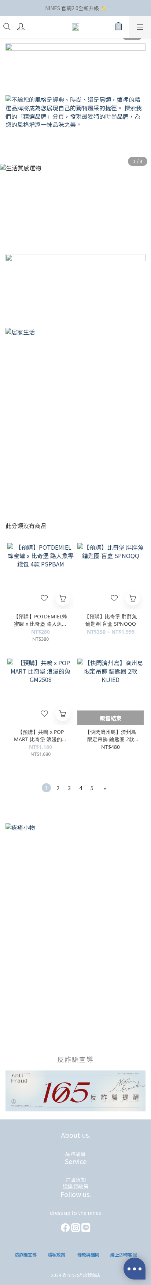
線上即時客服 (123, 1254)
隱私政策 (56, 1254)
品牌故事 (75, 1153)
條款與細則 (88, 1254)
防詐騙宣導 (26, 1254)
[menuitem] (46, 787)
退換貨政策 (75, 1186)
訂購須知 (75, 1179)
